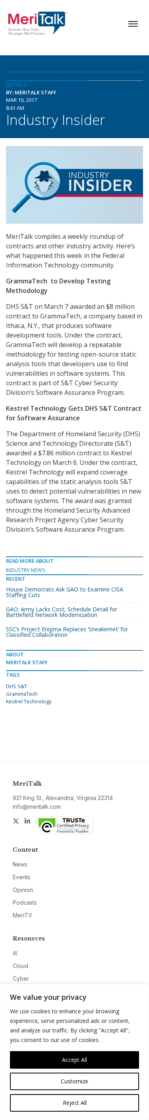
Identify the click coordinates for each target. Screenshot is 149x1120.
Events (21, 877)
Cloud (20, 965)
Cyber (21, 978)
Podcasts (25, 902)
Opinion (23, 889)
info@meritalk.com (37, 806)
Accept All (74, 1059)
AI (15, 953)
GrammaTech (22, 693)
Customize (74, 1081)
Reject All (75, 1102)
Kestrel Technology (28, 701)
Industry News (25, 570)
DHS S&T (16, 686)
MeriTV (22, 915)
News (20, 864)
